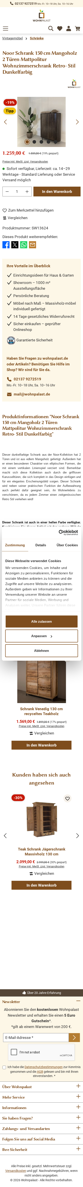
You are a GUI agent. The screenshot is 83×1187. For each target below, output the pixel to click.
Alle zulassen (41, 621)
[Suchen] (50, 27)
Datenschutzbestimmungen (44, 1067)
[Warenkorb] (77, 27)
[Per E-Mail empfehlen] (32, 244)
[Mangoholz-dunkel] (41, 122)
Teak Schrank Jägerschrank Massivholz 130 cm (41, 851)
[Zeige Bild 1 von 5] (27, 142)
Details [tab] (40, 545)
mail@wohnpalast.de (32, 394)
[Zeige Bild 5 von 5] (55, 142)
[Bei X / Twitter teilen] (14, 244)
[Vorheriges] (5, 122)
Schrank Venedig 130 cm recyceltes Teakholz (41, 711)
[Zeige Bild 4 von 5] (48, 142)
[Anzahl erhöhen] (27, 191)
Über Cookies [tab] (67, 545)
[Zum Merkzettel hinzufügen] (67, 798)
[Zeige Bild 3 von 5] (41, 142)
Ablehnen (41, 650)
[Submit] (74, 1037)
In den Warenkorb (57, 191)
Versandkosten (15, 1171)
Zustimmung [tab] (15, 545)
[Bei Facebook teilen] (6, 244)
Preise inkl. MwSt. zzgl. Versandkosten (25, 161)
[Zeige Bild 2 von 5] (34, 142)
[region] (41, 122)
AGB (40, 1071)
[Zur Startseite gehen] (41, 15)
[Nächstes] (77, 122)
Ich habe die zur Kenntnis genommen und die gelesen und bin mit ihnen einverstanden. (44, 1071)
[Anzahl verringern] (7, 191)
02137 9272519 (26, 3)
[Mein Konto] (68, 27)
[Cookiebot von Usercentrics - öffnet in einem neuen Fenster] (59, 533)
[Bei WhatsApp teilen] (23, 244)
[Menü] (5, 27)
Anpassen (39, 636)
